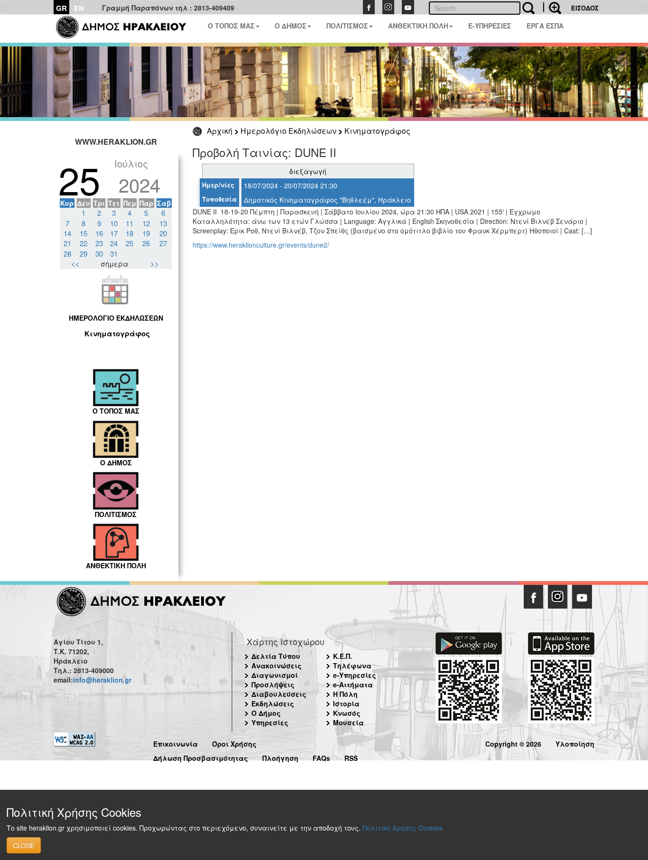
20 (163, 233)
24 (114, 243)
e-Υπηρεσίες (354, 675)
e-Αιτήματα (353, 684)
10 (114, 223)
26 (146, 243)
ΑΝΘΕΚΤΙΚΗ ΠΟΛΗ (418, 25)
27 (163, 243)
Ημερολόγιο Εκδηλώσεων (288, 130)
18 (129, 233)
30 (99, 254)
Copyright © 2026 (513, 742)
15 (83, 233)
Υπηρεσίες (269, 722)
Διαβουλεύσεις (278, 694)
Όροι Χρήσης (234, 742)
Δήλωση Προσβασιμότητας (200, 756)
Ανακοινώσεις (276, 665)
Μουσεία (348, 722)
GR (61, 8)
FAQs (321, 756)
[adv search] (552, 7)
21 (67, 243)
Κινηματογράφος (377, 130)
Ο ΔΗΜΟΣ (290, 25)
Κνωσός (347, 713)
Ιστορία (346, 703)
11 (129, 223)
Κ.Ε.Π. (342, 656)
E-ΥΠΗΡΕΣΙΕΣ (489, 25)
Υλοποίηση (574, 742)
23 (99, 243)
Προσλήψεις (273, 684)
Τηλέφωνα (352, 665)
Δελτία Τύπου (275, 656)
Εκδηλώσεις (272, 703)
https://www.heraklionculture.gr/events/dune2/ (261, 245)
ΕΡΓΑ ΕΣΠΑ (545, 25)
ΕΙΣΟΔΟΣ (585, 7)
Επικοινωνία (175, 742)
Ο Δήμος (266, 713)
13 (163, 223)
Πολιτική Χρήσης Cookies (402, 827)
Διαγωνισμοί (274, 675)
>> (154, 263)
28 (67, 254)
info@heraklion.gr (102, 679)
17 (114, 233)
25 (129, 243)
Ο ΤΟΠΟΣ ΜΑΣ (231, 25)
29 (83, 254)
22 (83, 243)
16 (99, 233)
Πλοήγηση (280, 756)
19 (146, 233)
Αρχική (219, 130)
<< (75, 263)
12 (146, 223)
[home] (127, 28)
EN (79, 8)
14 (67, 233)
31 (114, 254)
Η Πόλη (345, 694)
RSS (351, 756)
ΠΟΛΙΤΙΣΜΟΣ (347, 25)
